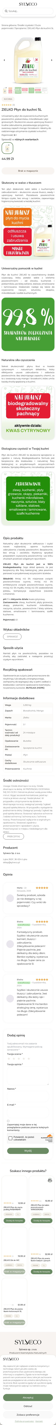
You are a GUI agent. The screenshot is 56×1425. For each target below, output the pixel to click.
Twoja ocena (15, 1054)
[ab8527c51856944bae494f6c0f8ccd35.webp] (28, 60)
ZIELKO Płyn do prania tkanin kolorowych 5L (13, 1310)
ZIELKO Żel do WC (11, 1260)
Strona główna (9, 25)
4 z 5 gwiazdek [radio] (24, 1058)
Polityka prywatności (24, 1421)
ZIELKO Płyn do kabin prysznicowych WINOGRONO (40, 1207)
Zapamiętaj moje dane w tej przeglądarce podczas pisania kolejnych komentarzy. (28, 1127)
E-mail (11, 1105)
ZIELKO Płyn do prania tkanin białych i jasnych (40, 1259)
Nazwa (11, 1089)
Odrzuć (28, 1406)
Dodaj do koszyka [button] (14, 1220)
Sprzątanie (20, 28)
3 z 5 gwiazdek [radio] (19, 1058)
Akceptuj (28, 1397)
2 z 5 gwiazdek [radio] (14, 1058)
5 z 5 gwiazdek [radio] (29, 1058)
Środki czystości (26, 25)
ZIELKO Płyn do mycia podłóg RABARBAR (13, 1208)
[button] (4, 60)
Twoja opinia (15, 1064)
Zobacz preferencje (28, 1414)
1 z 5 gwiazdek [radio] (9, 1058)
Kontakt (39, 1421)
